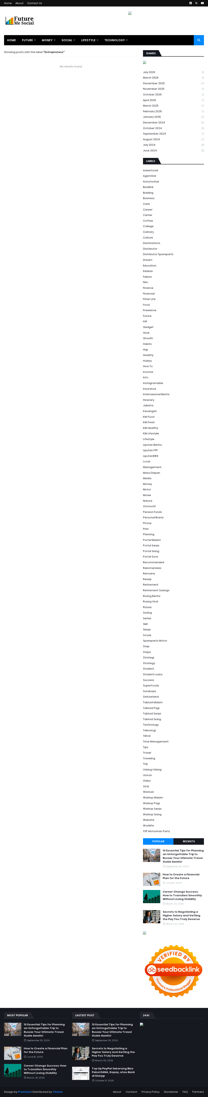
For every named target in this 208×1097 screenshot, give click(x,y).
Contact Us (34, 3)
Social (147, 635)
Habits (147, 344)
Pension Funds (152, 512)
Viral (146, 786)
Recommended (153, 562)
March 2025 (173, 106)
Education (149, 266)
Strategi (148, 657)
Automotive (151, 181)
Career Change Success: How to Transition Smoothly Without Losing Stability (182, 895)
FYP (145, 322)
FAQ (185, 1092)
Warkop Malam (153, 797)
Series (147, 618)
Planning (148, 534)
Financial (149, 294)
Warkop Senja (152, 809)
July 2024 (173, 145)
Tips (145, 747)
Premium (24, 1092)
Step (146, 646)
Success (148, 680)
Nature (147, 501)
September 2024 (173, 134)
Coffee (148, 221)
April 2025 (173, 100)
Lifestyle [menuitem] (88, 40)
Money (147, 484)
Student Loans (152, 674)
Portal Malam (152, 540)
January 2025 (173, 117)
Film (145, 282)
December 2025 (173, 83)
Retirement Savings (156, 590)
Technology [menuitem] (114, 40)
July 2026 (173, 72)
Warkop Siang (152, 814)
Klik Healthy (150, 428)
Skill (145, 624)
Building (148, 193)
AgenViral (149, 176)
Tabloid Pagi (151, 708)
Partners (198, 1092)
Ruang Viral (150, 601)
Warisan (148, 792)
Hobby (147, 361)
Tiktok (147, 736)
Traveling (149, 758)
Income (148, 372)
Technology (151, 725)
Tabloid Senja (152, 713)
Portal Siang (151, 551)
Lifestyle (148, 439)
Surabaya (149, 691)
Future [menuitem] (27, 40)
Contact (131, 1092)
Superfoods (151, 685)
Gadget (148, 327)
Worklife (148, 825)
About (19, 3)
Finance (148, 288)
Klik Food (148, 417)
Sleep (147, 629)
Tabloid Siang (152, 719)
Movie (147, 495)
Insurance (149, 389)
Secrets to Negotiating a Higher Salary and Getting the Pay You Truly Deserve (181, 915)
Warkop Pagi (151, 803)
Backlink (148, 187)
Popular (158, 841)
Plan (146, 529)
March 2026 (173, 78)
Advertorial (150, 170)
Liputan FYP (150, 450)
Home (8, 3)
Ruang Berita (151, 596)
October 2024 (173, 128)
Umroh (147, 775)
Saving (147, 613)
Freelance (149, 310)
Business (149, 198)
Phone (147, 523)
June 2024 (173, 150)
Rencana (149, 573)
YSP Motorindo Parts (156, 831)
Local (146, 461)
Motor (147, 489)
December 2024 (173, 122)
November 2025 (173, 89)
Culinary (148, 232)
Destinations (151, 243)
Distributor (150, 249)
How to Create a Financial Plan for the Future (181, 876)
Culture (148, 237)
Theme (58, 1092)
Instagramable (153, 383)
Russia (147, 607)
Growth (148, 338)
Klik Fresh (149, 422)
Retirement (150, 585)
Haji (145, 350)
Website (148, 820)
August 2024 (173, 139)
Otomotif (149, 506)
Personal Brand (153, 517)
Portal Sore (150, 557)
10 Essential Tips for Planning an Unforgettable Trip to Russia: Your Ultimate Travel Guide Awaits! (183, 856)
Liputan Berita (152, 445)
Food (146, 305)
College (148, 226)
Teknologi (149, 730)
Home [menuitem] (11, 40)
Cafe (146, 204)
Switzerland (151, 697)
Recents (189, 841)
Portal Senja (151, 545)
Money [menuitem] (47, 40)
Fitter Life (149, 299)
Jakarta (148, 405)
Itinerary (148, 400)
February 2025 (173, 111)
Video (147, 781)
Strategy (149, 663)
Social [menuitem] (67, 40)
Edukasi (148, 271)
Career (148, 209)
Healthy (148, 355)
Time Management (156, 741)
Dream (147, 260)
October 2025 (173, 94)
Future (147, 316)
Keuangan (150, 411)
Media (147, 478)
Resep (147, 579)
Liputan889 (150, 456)
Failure (147, 277)
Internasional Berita (156, 394)
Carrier (147, 215)
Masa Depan (151, 473)
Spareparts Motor (155, 641)
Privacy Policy (150, 1092)
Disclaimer (171, 1092)
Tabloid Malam (153, 702)
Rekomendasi (152, 568)
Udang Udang (152, 769)
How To (148, 366)
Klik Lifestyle (151, 433)
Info (145, 377)
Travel (147, 753)
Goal (146, 333)
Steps (147, 652)
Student (148, 669)
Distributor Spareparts (158, 254)
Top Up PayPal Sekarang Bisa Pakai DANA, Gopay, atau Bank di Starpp (113, 1072)
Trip (145, 764)
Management (152, 467)
